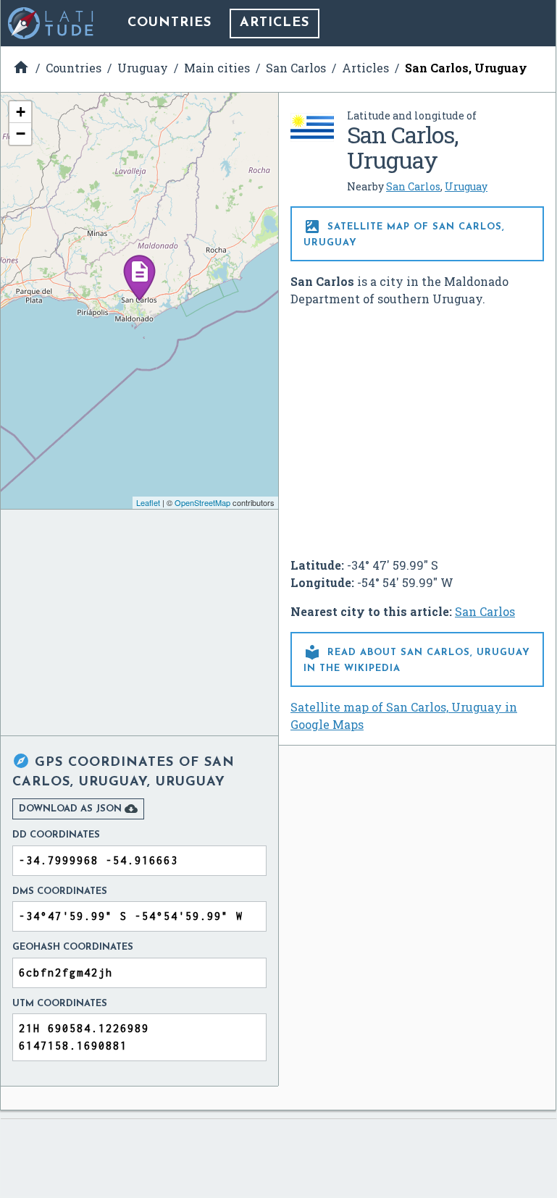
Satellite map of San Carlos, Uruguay (404, 233)
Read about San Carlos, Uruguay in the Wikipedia (416, 658)
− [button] (20, 134)
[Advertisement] (417, 426)
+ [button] (20, 112)
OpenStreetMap (202, 502)
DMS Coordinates (59, 891)
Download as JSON (78, 808)
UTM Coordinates (59, 1003)
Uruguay (466, 186)
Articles (274, 23)
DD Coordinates (56, 835)
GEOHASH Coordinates (72, 947)
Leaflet (148, 502)
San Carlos (413, 186)
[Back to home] (51, 23)
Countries (169, 23)
